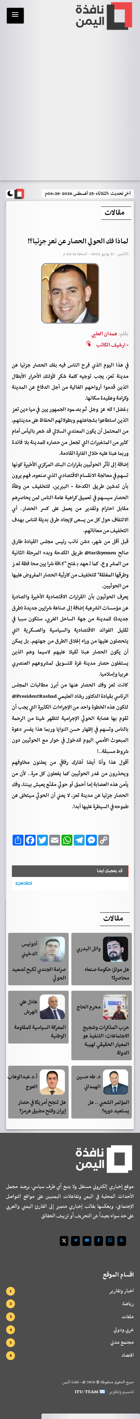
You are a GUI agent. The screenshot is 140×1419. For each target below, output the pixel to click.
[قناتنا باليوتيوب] (87, 1241)
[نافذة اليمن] (103, 16)
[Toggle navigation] (15, 15)
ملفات (128, 1316)
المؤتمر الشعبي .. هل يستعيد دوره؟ (108, 1106)
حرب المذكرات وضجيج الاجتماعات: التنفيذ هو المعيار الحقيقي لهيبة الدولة (106, 1040)
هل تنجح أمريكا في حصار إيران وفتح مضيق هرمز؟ (42, 1106)
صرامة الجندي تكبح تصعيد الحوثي (39, 974)
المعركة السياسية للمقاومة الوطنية (40, 1031)
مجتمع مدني (122, 1342)
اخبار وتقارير (121, 1290)
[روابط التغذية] (121, 1241)
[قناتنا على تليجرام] (75, 1241)
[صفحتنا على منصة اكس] (64, 1241)
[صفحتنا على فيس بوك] (98, 1241)
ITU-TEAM (86, 1392)
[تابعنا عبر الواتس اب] (110, 1241)
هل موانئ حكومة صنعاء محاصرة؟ (107, 974)
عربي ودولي (123, 1329)
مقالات (114, 213)
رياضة (128, 1303)
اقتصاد (127, 1355)
